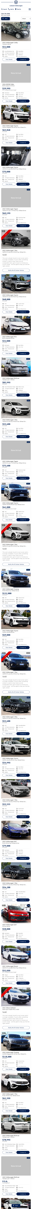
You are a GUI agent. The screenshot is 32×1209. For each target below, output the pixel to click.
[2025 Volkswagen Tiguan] (16, 197)
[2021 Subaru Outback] (16, 996)
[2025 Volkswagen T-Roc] (16, 239)
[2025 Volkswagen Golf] (16, 830)
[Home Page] (16, 2)
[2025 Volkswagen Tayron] (16, 114)
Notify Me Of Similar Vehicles (16, 270)
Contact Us (23, 59)
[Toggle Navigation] (30, 9)
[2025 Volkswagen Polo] (16, 325)
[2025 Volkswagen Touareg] (16, 577)
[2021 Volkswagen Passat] (16, 955)
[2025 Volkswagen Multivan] (16, 367)
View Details (9, 59)
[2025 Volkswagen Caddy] (16, 31)
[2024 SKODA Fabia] (16, 73)
